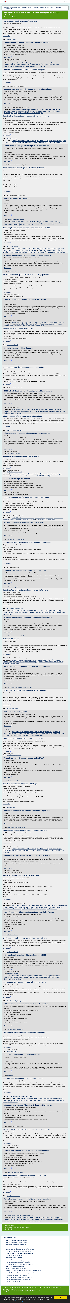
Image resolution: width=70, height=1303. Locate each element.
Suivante (22, 1227)
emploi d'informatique (11, 663)
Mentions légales (13, 1287)
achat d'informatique (44, 476)
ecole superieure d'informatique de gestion (26, 409)
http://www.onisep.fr (12, 952)
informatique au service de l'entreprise (18, 1262)
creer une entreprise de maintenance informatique (26, 109)
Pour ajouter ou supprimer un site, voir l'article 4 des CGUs (21, 1291)
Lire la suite (6, 36)
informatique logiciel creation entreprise (18, 1251)
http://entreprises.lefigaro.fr (14, 472)
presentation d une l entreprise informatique (29, 66)
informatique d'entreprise (54, 142)
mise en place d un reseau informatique (29, 324)
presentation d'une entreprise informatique (19, 1260)
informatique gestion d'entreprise (26, 733)
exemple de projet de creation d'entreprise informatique (28, 221)
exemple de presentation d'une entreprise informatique (23, 1271)
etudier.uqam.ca (11, 1051)
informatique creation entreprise (34, 142)
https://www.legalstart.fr (14, 271)
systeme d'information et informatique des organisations (33, 249)
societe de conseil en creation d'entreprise (18, 850)
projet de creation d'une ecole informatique (48, 411)
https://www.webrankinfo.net (15, 1029)
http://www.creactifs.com (14, 781)
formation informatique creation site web (18, 1279)
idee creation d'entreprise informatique (43, 224)
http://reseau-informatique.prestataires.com (19, 687)
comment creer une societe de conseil (25, 519)
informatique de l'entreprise (22, 976)
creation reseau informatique (15, 1266)
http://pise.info (11, 807)
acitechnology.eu (11, 39)
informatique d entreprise (14, 1255)
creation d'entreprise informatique (24, 141)
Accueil (4, 1287)
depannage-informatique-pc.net (16, 827)
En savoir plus (20, 1301)
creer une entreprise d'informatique (24, 111)
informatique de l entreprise (43, 976)
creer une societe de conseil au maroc (45, 519)
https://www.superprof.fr (13, 1196)
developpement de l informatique (16, 1275)
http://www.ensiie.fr (12, 973)
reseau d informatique (13, 1281)
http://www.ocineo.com (13, 453)
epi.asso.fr (10, 1075)
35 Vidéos (14, 17)
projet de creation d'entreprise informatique (27, 63)
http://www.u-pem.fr (12, 708)
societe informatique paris (28, 475)
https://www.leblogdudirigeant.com (16, 1001)
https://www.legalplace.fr (14, 755)
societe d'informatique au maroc (44, 518)
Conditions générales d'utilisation (30, 1287)
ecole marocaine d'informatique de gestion (24, 411)
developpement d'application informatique (19, 1277)
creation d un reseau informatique (16, 1242)
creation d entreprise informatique (26, 65)
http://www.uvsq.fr (12, 729)
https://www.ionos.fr (12, 246)
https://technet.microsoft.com (15, 608)
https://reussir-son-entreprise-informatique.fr (19, 1096)
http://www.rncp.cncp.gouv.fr (15, 1172)
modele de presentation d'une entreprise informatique (23, 1273)
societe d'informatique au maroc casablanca (23, 518)
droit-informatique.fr (12, 345)
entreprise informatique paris (11, 475)
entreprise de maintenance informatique (28, 113)
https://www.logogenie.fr (13, 138)
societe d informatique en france (16, 1268)
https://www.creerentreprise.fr (15, 219)
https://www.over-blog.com (14, 430)
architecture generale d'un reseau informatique (29, 325)
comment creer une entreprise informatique (50, 1098)
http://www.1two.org (13, 935)
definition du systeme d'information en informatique (47, 252)
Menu (65, 1)
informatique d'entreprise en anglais (42, 612)
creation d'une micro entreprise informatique (24, 660)
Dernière (28, 1227)
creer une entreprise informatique (12, 1100)
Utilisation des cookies (49, 1287)
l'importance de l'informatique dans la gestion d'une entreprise (34, 248)
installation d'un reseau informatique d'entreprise (29, 322)
